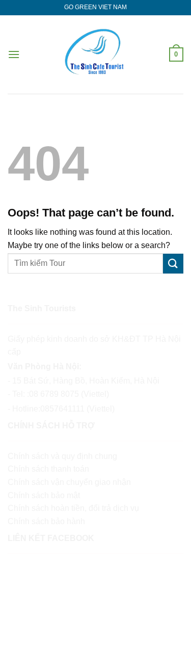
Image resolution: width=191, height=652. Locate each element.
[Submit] (173, 264)
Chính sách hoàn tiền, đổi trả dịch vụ (73, 508)
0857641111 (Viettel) (77, 408)
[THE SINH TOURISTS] (95, 54)
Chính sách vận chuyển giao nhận (69, 482)
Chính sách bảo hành (46, 521)
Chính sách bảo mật (44, 495)
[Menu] (14, 54)
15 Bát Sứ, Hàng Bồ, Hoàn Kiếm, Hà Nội (86, 380)
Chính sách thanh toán (48, 469)
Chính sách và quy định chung (62, 456)
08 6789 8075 (54, 394)
